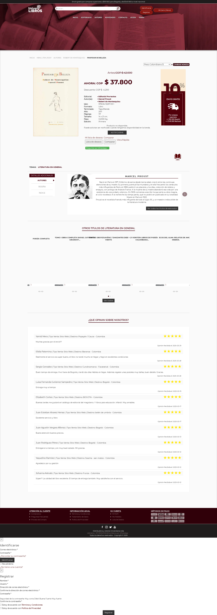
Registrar (146, 12)
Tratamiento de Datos (80, 517)
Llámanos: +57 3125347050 (97, 533)
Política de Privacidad (80, 520)
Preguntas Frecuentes (39, 517)
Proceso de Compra (38, 520)
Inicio (75, 17)
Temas (141, 17)
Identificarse (146, 8)
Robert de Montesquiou (109, 101)
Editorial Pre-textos (107, 96)
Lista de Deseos (118, 520)
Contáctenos (36, 514)
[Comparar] (42, 291)
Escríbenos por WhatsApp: (118, 533)
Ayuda (133, 17)
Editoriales (86, 17)
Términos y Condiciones (81, 514)
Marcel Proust (104, 99)
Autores (98, 17)
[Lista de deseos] (39, 291)
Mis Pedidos (116, 517)
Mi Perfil (115, 514)
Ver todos (108, 300)
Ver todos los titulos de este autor (162, 208)
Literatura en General (50, 167)
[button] (184, 194)
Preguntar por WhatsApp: (96, 148)
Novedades (110, 17)
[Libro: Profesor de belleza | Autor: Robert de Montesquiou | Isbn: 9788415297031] (55, 102)
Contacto (122, 17)
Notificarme (117, 132)
